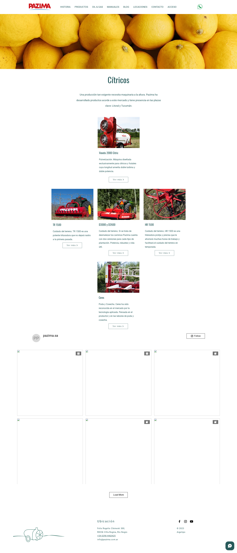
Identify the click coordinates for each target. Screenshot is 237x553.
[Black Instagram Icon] (185, 521)
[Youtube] (191, 521)
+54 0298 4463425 (106, 536)
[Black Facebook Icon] (179, 521)
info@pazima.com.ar (107, 539)
